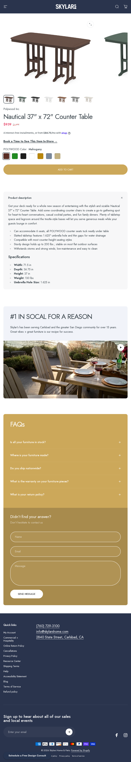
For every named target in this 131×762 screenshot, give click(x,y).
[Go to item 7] (88, 99)
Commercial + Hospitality (10, 639)
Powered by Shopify (80, 750)
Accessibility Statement (14, 676)
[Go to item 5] (62, 99)
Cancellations (10, 650)
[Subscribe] (69, 732)
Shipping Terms (11, 666)
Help (5, 671)
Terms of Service (12, 686)
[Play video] (65, 369)
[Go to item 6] (75, 99)
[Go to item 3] (35, 99)
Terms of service (78, 756)
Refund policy (10, 691)
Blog (5, 681)
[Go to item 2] (22, 99)
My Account (9, 632)
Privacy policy (64, 756)
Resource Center (12, 661)
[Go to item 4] (48, 99)
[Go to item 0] (8, 99)
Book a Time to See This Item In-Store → (30, 141)
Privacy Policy (10, 656)
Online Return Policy (13, 645)
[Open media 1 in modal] (90, 24)
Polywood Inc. (11, 109)
